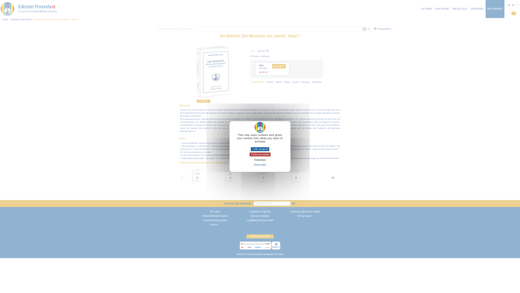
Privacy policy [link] (260, 164)
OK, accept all (261, 149)
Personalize (260, 160)
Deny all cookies (261, 154)
